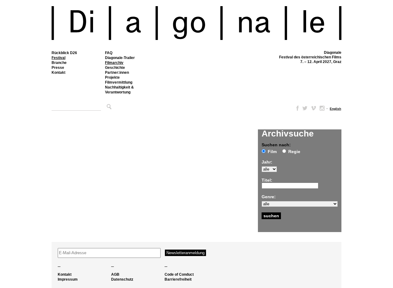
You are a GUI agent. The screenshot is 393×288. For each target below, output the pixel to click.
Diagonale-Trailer (120, 58)
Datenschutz (122, 279)
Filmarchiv (114, 63)
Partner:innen (117, 72)
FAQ (108, 53)
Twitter (304, 108)
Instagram (322, 108)
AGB (115, 274)
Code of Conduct (179, 274)
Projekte (112, 77)
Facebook (296, 108)
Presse (58, 67)
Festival (58, 58)
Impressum (68, 279)
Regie (294, 151)
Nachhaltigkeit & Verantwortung (119, 89)
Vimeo (313, 108)
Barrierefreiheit (178, 279)
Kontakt (58, 72)
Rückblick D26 (64, 53)
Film (272, 151)
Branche (59, 63)
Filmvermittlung (118, 82)
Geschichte (115, 67)
